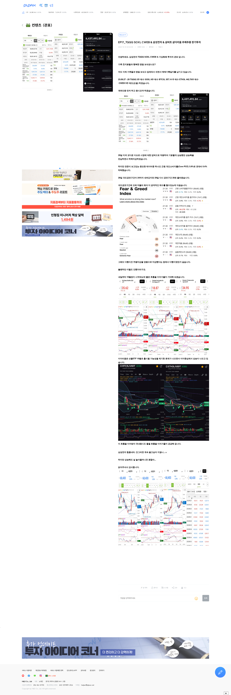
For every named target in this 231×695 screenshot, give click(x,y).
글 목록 (145, 588)
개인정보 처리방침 (41, 670)
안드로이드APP (72, 670)
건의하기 (101, 670)
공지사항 (83, 670)
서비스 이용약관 (27, 670)
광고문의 (92, 670)
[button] (59, 168)
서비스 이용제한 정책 (56, 670)
